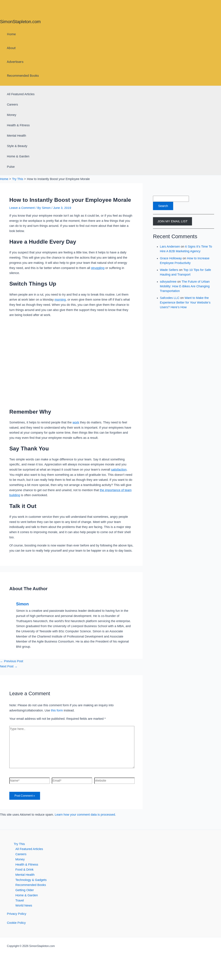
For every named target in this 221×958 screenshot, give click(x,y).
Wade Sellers (169, 270)
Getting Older (24, 890)
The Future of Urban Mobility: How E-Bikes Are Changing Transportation (185, 286)
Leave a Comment (22, 208)
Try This (19, 844)
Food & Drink (24, 869)
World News (23, 905)
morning (60, 299)
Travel (19, 900)
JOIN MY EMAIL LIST (172, 221)
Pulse (11, 166)
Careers (12, 104)
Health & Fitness (18, 125)
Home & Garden (18, 156)
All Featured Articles (21, 94)
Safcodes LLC (169, 298)
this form (57, 710)
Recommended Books (23, 76)
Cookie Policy (16, 922)
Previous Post (11, 661)
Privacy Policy (16, 913)
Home (11, 34)
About (11, 48)
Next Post (8, 666)
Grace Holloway (171, 258)
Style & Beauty (17, 146)
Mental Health (16, 135)
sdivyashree (168, 281)
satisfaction (119, 469)
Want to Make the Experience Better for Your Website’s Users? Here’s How (185, 302)
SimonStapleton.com (20, 21)
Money (11, 115)
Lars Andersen (170, 246)
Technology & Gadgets (31, 880)
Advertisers (15, 62)
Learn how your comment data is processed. (85, 814)
